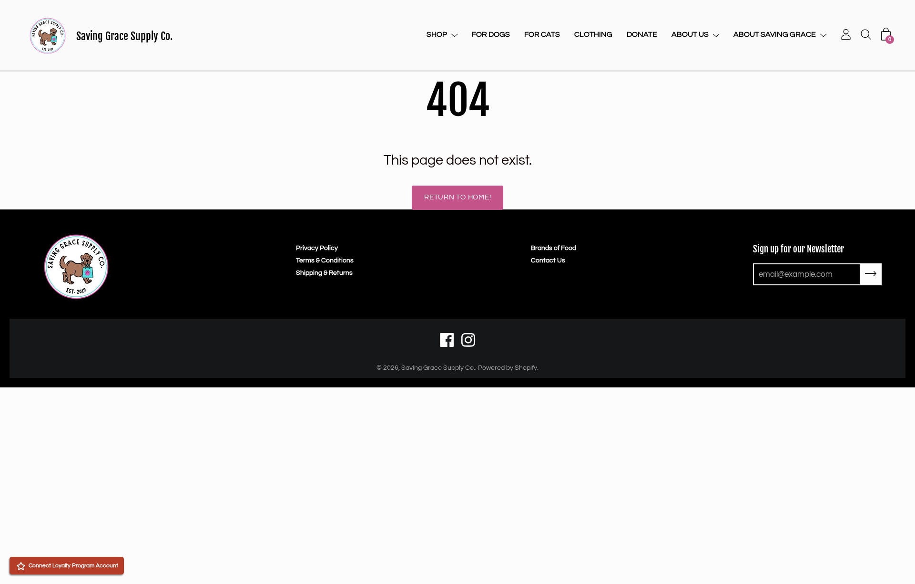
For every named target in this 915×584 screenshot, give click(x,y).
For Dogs (491, 34)
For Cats (542, 34)
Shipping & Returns (324, 273)
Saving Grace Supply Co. (124, 36)
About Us (690, 34)
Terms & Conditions (325, 260)
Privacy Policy (317, 248)
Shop (437, 34)
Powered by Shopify (507, 368)
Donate (642, 34)
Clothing (593, 34)
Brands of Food (553, 248)
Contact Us (548, 260)
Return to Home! (457, 197)
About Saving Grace (774, 34)
